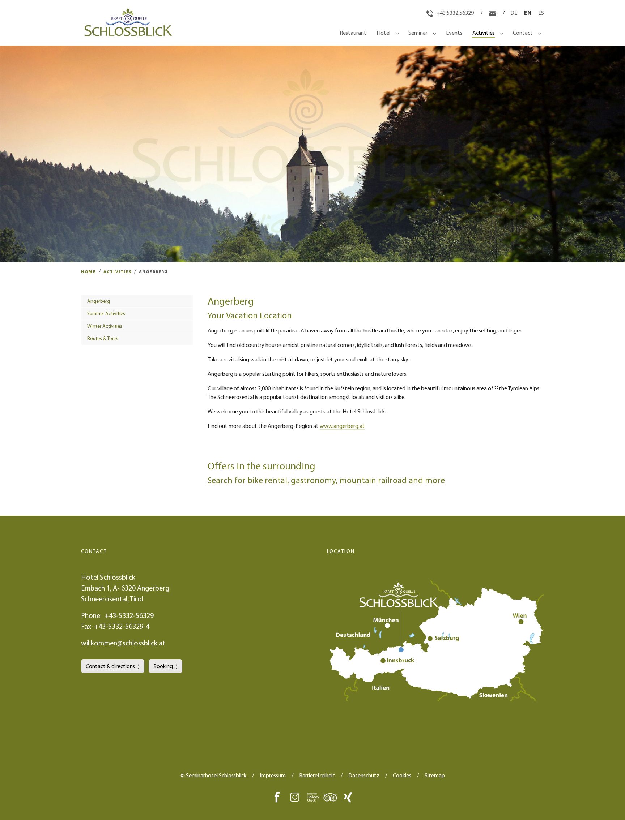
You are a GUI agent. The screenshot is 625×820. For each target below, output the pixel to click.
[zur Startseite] (126, 33)
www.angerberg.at (342, 425)
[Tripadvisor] (330, 796)
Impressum (273, 775)
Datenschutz (363, 775)
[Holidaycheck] (312, 796)
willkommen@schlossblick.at (123, 642)
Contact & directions (110, 666)
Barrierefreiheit (317, 775)
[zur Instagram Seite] (294, 796)
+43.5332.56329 (454, 12)
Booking (163, 666)
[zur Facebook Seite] (277, 796)
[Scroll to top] (609, 804)
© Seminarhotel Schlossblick (213, 775)
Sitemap (435, 775)
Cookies (402, 775)
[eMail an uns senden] (493, 12)
